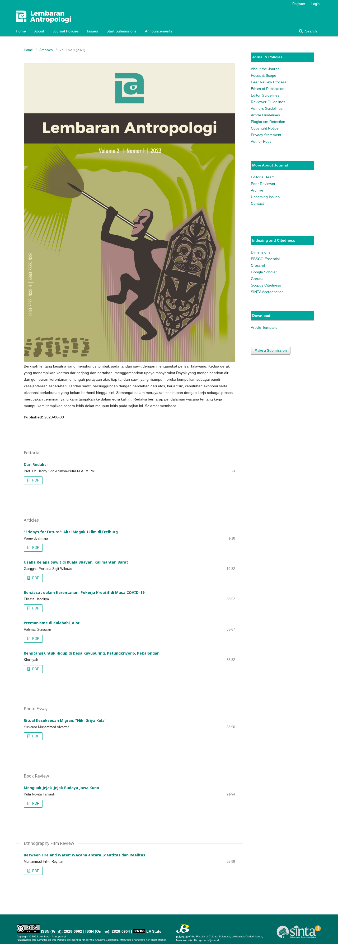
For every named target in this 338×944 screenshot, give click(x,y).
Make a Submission (271, 350)
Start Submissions (121, 31)
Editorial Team (263, 177)
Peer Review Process (269, 82)
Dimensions (260, 252)
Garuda (257, 278)
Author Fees (261, 141)
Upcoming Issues (265, 197)
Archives (46, 50)
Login (315, 4)
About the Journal (265, 69)
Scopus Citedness (266, 285)
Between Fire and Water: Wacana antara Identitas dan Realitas (84, 854)
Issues (92, 31)
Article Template (264, 327)
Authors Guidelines (267, 108)
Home (21, 31)
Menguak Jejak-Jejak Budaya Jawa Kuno (61, 787)
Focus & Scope (263, 75)
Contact (257, 203)
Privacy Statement (266, 135)
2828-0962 (73, 931)
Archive (257, 190)
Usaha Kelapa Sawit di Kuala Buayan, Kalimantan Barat (76, 562)
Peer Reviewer (263, 184)
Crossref (258, 265)
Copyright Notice (265, 128)
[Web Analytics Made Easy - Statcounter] (139, 931)
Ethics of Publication (267, 89)
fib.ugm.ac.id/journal (206, 940)
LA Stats (153, 931)
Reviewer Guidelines (268, 102)
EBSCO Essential (265, 259)
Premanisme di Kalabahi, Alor (51, 622)
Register (298, 4)
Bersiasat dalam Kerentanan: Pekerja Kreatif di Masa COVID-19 (84, 592)
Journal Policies (66, 31)
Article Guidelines (265, 115)
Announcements (158, 31)
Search (310, 31)
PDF (35, 480)
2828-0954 (121, 931)
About (39, 31)
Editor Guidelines (265, 95)
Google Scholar (264, 272)
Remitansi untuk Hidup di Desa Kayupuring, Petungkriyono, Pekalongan (91, 653)
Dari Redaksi (36, 464)
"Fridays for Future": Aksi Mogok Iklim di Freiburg (71, 531)
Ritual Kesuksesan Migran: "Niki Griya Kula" (65, 720)
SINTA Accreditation (267, 292)
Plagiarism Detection (268, 122)
